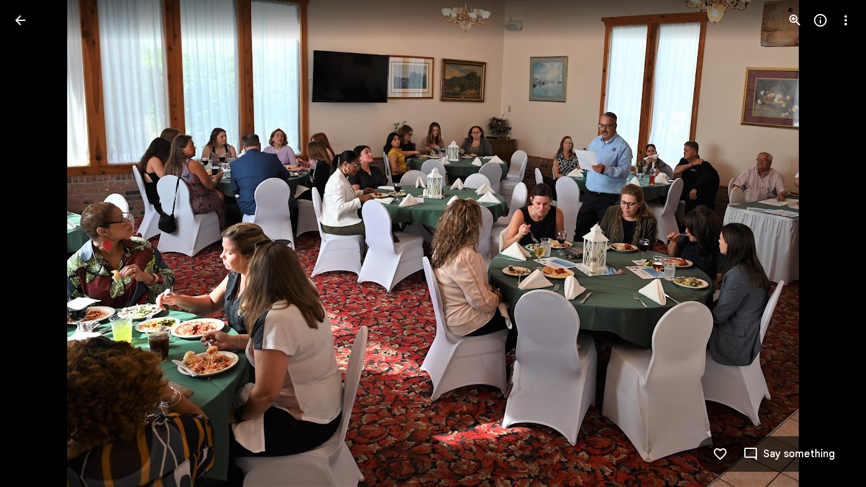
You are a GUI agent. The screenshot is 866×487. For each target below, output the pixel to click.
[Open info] (820, 20)
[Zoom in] (795, 20)
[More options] (845, 20)
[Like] (720, 454)
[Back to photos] (20, 20)
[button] (35, 243)
